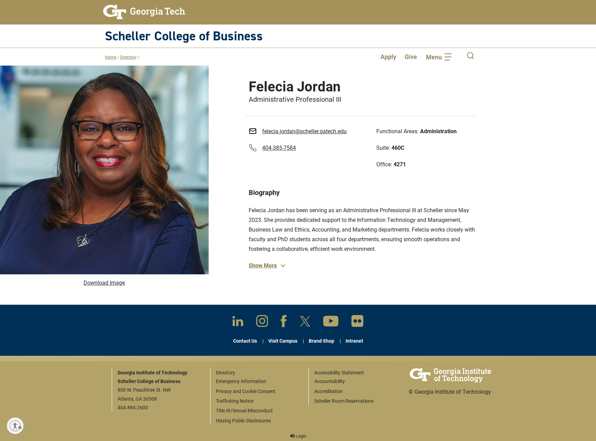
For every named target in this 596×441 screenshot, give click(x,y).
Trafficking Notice (235, 401)
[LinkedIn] (237, 322)
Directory (128, 57)
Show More (263, 265)
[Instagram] (262, 322)
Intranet (354, 340)
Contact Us (245, 340)
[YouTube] (330, 322)
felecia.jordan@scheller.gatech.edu (304, 131)
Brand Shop (321, 340)
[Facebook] (284, 322)
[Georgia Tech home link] (145, 12)
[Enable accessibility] (15, 426)
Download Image (104, 282)
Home (110, 57)
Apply (388, 56)
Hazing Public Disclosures (243, 420)
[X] (305, 322)
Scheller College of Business (184, 35)
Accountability (329, 381)
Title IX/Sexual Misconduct (244, 410)
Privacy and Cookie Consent (246, 391)
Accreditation (328, 391)
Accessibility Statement (339, 372)
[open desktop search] (470, 56)
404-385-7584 (279, 147)
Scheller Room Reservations (344, 401)
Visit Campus (282, 340)
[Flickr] (357, 322)
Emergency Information (241, 381)
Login (300, 436)
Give (411, 56)
